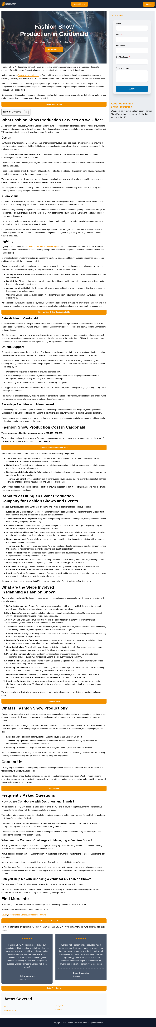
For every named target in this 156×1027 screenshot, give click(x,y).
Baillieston (34, 915)
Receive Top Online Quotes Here (54, 447)
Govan (4, 915)
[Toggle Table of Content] (25, 112)
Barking (42, 915)
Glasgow (24, 915)
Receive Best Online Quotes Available (54, 312)
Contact (149, 4)
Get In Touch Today (54, 104)
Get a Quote (52, 49)
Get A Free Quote (54, 988)
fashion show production (28, 75)
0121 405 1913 (79, 4)
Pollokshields (14, 915)
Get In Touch (54, 788)
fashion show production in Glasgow (43, 246)
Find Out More (54, 701)
